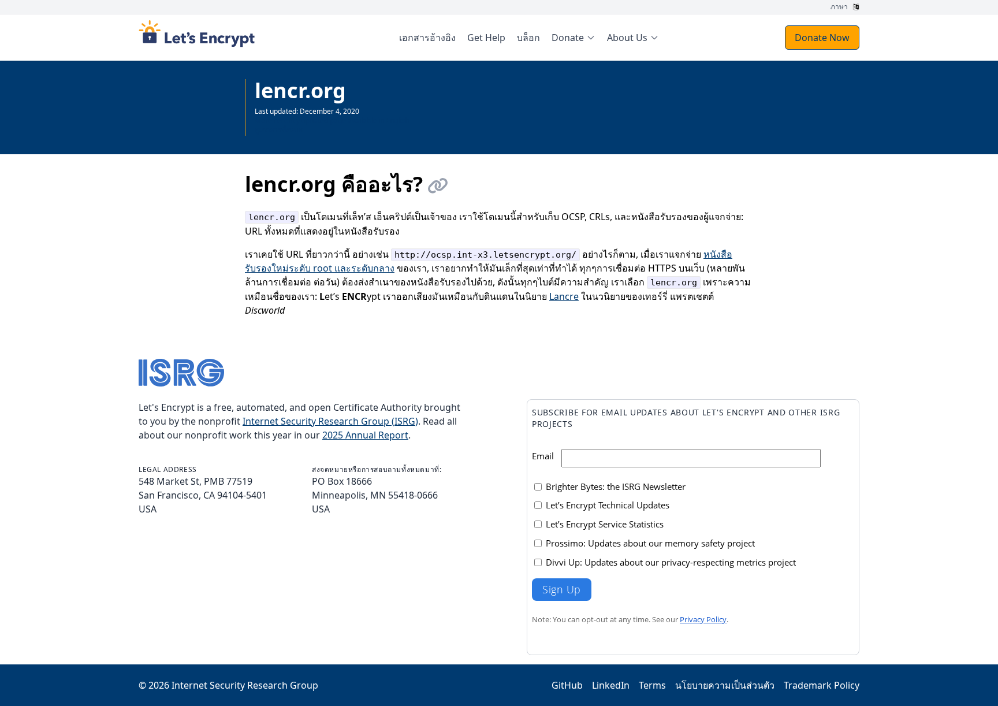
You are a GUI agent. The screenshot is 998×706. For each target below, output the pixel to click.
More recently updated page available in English (332, 120)
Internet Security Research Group (245, 685)
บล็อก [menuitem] (528, 37)
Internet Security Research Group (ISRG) (330, 421)
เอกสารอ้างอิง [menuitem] (427, 37)
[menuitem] (573, 37)
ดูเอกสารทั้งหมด (279, 130)
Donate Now (822, 37)
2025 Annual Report (365, 435)
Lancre (564, 296)
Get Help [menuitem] (486, 37)
